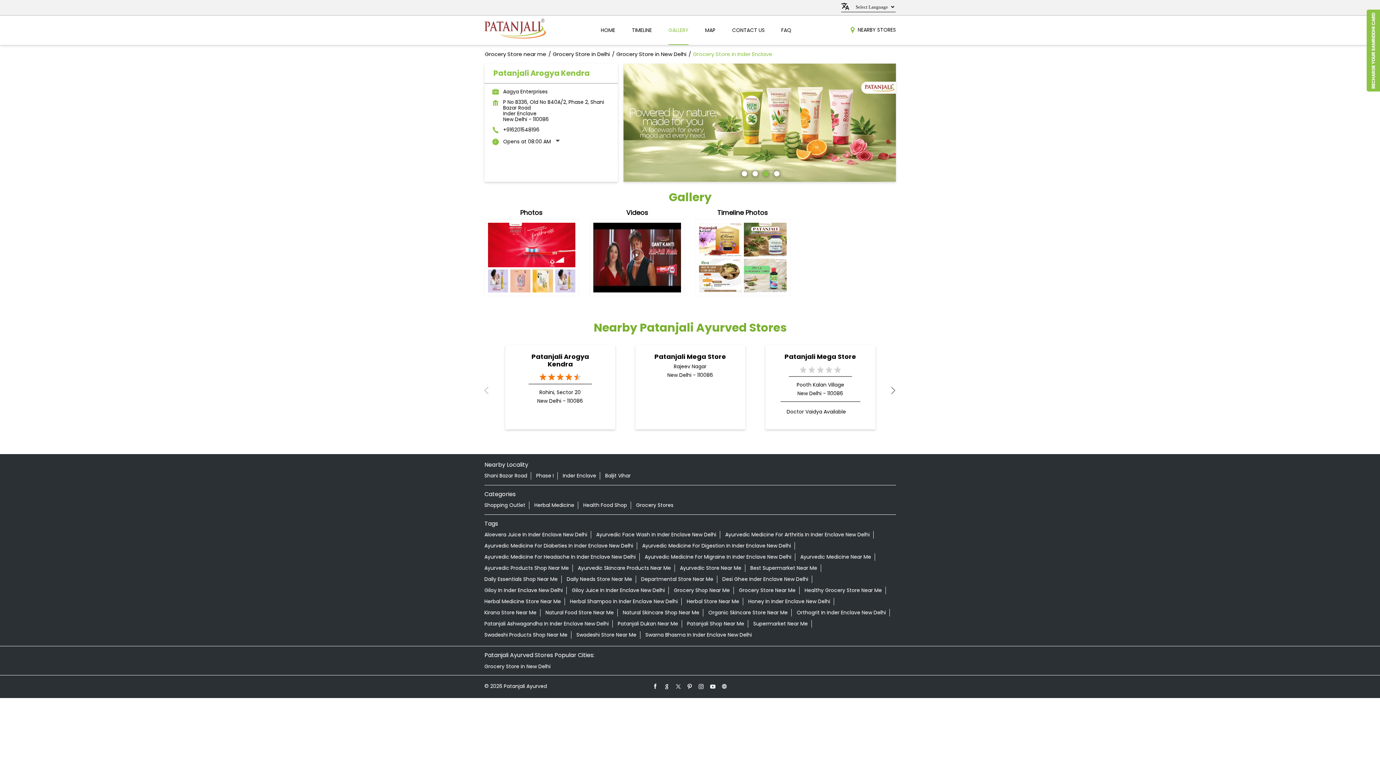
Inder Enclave (579, 475)
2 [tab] (754, 173)
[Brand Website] (724, 686)
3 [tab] (765, 173)
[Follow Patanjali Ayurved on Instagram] (701, 686)
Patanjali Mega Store (690, 356)
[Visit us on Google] (667, 686)
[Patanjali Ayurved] (515, 30)
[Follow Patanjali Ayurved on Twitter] (678, 686)
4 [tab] (776, 173)
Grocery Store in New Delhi (517, 666)
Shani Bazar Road (505, 475)
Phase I (545, 475)
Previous (490, 390)
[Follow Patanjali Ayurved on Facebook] (655, 686)
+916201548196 (521, 129)
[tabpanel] (760, 123)
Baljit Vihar (618, 475)
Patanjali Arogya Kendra (560, 360)
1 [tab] (743, 173)
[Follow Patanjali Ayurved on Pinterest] (690, 686)
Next (890, 390)
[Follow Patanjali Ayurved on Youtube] (713, 686)
